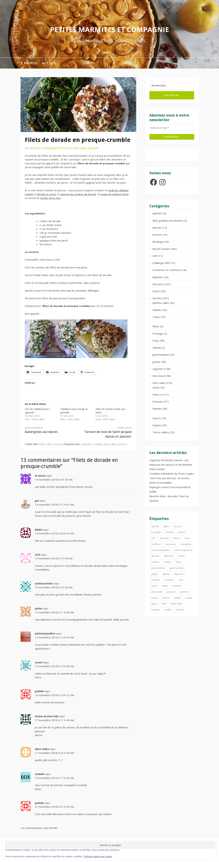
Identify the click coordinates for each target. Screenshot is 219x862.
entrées (155, 561)
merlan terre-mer (50, 198)
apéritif (155, 526)
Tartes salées (160, 432)
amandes (86, 444)
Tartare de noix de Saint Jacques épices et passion (108, 432)
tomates (155, 609)
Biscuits (157, 227)
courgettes (186, 544)
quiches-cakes (160, 303)
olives (165, 585)
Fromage (157, 333)
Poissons (93, 148)
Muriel (34, 148)
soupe (188, 597)
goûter (156, 361)
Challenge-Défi (161, 263)
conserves (170, 544)
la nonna (40, 475)
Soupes (156, 425)
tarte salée (176, 603)
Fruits (155, 340)
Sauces (156, 418)
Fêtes (155, 326)
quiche (165, 597)
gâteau (166, 573)
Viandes (157, 408)
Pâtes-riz (157, 394)
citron (187, 538)
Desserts (158, 284)
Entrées (157, 298)
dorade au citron (46, 194)
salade (177, 597)
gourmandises (160, 354)
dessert (155, 555)
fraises (167, 561)
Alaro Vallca (42, 749)
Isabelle (39, 774)
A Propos (29, 63)
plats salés (110, 444)
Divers (156, 291)
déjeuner (157, 277)
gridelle (39, 691)
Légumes (157, 369)
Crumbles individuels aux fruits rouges (171, 473)
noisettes (169, 579)
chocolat (164, 538)
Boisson (157, 234)
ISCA (37, 554)
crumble (97, 444)
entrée (181, 555)
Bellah (38, 529)
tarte (164, 603)
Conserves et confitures (166, 270)
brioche (169, 532)
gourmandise (158, 567)
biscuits (178, 526)
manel (38, 662)
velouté (179, 609)
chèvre (176, 538)
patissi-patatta (44, 583)
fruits (178, 561)
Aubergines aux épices (41, 430)
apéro (166, 526)
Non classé (158, 376)
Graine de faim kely (46, 716)
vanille (167, 609)
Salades (157, 310)
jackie (38, 608)
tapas (154, 603)
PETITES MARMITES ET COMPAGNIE (109, 29)
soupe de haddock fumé (114, 194)
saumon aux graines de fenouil (78, 194)
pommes (184, 591)
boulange (156, 532)
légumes (178, 573)
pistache (176, 585)
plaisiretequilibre (45, 633)
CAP (154, 256)
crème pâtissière (183, 550)
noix (181, 579)
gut (37, 500)
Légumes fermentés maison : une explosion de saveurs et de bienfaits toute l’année (170, 464)
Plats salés (79, 148)
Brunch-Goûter (161, 249)
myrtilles (155, 579)
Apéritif (156, 213)
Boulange (157, 241)
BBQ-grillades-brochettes (167, 220)
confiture (156, 544)
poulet (154, 597)
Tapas (156, 317)
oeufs (155, 387)
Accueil (49, 63)
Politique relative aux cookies (98, 856)
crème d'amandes (160, 550)
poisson (122, 444)
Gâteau (156, 347)
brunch (181, 532)
